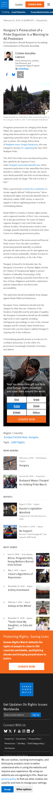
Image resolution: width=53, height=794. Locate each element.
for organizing (27, 147)
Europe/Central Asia (15, 437)
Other (36, 412)
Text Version (10, 748)
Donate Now (34, 4)
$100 (36, 400)
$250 (17, 406)
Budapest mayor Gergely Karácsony (22, 144)
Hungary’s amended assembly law (24, 164)
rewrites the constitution (34, 188)
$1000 (16, 412)
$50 (16, 400)
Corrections (21, 738)
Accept (7, 789)
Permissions (10, 743)
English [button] (19, 4)
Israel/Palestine (18, 12)
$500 (36, 406)
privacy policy (8, 778)
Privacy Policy (34, 738)
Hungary (33, 437)
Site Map (21, 743)
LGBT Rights (18, 442)
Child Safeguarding (35, 743)
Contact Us (9, 738)
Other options (24, 789)
